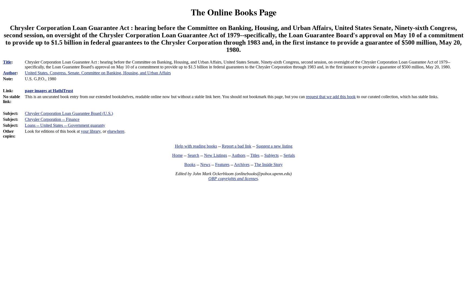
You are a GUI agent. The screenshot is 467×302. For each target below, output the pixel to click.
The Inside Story (268, 164)
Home (177, 155)
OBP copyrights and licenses (233, 178)
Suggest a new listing (274, 146)
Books (189, 164)
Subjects (271, 155)
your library (91, 131)
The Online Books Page (233, 12)
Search (193, 155)
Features (222, 164)
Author (9, 73)
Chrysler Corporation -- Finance (52, 119)
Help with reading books (196, 146)
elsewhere (115, 131)
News (205, 164)
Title (7, 62)
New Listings (215, 155)
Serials (289, 155)
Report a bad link (236, 146)
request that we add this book (331, 96)
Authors (238, 155)
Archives (241, 164)
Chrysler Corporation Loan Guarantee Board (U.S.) (69, 113)
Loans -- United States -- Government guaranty (65, 125)
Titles (254, 155)
